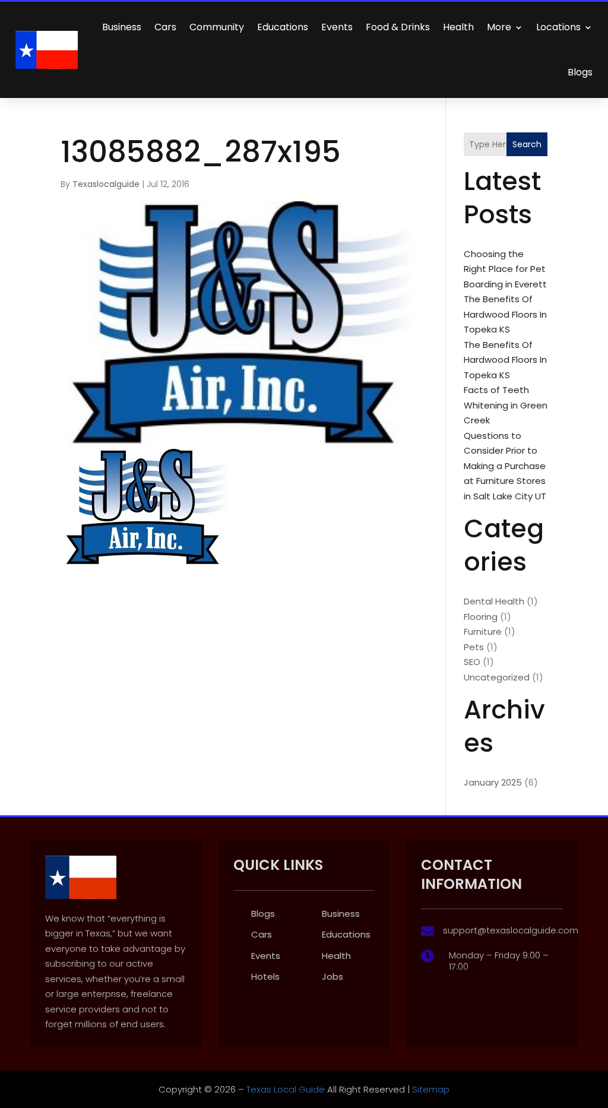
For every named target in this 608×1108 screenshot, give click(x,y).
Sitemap (430, 1089)
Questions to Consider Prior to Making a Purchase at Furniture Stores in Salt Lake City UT (505, 465)
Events (337, 27)
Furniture (483, 631)
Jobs (332, 976)
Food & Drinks (398, 27)
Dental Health (494, 601)
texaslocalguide (106, 184)
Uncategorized (497, 677)
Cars (165, 27)
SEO (472, 662)
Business (121, 27)
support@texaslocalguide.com (510, 930)
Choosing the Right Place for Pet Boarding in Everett (505, 269)
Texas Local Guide (284, 1089)
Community (216, 27)
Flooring (481, 616)
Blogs (580, 72)
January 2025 (493, 782)
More (499, 27)
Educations (282, 27)
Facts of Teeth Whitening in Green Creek (505, 405)
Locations (558, 27)
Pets (474, 647)
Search (527, 144)
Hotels (265, 976)
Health (458, 27)
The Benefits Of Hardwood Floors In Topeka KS (505, 314)
